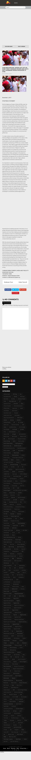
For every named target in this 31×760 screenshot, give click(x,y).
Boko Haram (16, 452)
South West (6, 706)
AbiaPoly (13, 398)
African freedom (7, 405)
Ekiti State (6, 497)
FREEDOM (6, 520)
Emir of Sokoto (7, 499)
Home (4, 748)
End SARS (15, 499)
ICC (24, 542)
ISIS (15, 565)
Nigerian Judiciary (22, 621)
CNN (4, 469)
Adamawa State (7, 403)
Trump (25, 720)
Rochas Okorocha (23, 682)
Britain (23, 455)
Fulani (13, 523)
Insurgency (19, 553)
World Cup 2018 (12, 736)
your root (6, 741)
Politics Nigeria (23, 661)
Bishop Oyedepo (7, 452)
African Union (6, 408)
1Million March (7, 394)
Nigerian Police (15, 624)
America (5, 420)
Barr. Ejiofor (14, 436)
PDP (11, 657)
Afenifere (15, 403)
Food (16, 518)
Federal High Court (15, 516)
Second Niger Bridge (22, 689)
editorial (6, 495)
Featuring (6, 516)
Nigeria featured (17, 607)
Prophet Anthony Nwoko (18, 668)
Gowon (13, 532)
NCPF (10, 596)
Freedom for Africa (15, 520)
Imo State (16, 549)
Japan (15, 567)
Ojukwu (5, 647)
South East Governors (8, 703)
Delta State (6, 485)
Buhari (12, 459)
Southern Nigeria (19, 708)
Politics (15, 661)
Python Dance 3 (7, 673)
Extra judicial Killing (8, 506)
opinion (19, 652)
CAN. (23, 459)
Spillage (15, 710)
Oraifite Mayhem (7, 654)
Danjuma (21, 478)
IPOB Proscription (7, 560)
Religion (13, 678)
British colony (7, 457)
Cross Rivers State (17, 476)
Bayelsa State (23, 436)
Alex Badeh (17, 415)
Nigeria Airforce (7, 603)
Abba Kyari (22, 396)
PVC (10, 671)
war (4, 734)
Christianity (23, 464)
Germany (18, 530)
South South (18, 703)
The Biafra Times (19, 746)
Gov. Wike (25, 530)
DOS (14, 488)
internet (21, 556)
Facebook (8, 289)
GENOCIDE (14, 528)
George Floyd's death (8, 530)
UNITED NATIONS (17, 727)
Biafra (14, 441)
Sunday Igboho (17, 713)
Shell (21, 694)
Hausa (13, 535)
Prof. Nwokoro (7, 668)
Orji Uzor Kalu (17, 654)
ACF (20, 401)
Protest (5, 671)
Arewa (5, 427)
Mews (23, 586)
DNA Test (22, 485)
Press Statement (7, 666)
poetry (13, 659)
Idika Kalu (12, 544)
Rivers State (14, 682)
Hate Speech (6, 535)
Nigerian (15, 614)
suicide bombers (7, 713)
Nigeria (18, 600)
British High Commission (17, 457)
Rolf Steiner (6, 685)
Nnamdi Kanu (19, 631)
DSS (18, 488)
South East (21, 701)
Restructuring (19, 680)
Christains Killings (14, 464)
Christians (6, 466)
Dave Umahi (23, 481)
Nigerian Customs (8, 619)
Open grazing (13, 649)
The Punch (6, 718)
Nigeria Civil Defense (19, 605)
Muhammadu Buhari (18, 593)
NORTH (12, 635)
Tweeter (16, 289)
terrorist (12, 715)
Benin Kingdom (11, 438)
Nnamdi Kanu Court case (9, 633)
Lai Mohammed (7, 581)
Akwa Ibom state (7, 412)
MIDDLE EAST (15, 589)
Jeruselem (21, 567)
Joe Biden (24, 570)
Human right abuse (8, 542)
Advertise (13, 748)
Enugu (5, 502)
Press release (15, 664)
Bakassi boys (6, 436)
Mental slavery (15, 586)
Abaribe (15, 396)
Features (19, 513)
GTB (19, 532)
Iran (13, 563)
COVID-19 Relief (23, 474)
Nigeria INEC (6, 610)
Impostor (23, 549)
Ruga (13, 685)
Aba (21, 394)
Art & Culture (22, 427)
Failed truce (17, 509)
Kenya (14, 577)
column (13, 471)
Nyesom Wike (7, 640)
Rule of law (19, 685)
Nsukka (24, 638)
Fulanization (15, 525)
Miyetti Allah (6, 591)
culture (25, 476)
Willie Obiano (20, 734)
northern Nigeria (7, 638)
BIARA (14, 450)
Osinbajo (6, 657)
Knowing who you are (8, 579)
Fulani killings (7, 525)
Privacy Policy (23, 748)
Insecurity (12, 553)
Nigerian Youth (17, 628)
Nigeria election (7, 607)
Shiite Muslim (7, 696)
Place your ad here (6, 367)
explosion (11, 504)
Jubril (18, 572)
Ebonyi (5, 492)
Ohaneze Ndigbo (18, 645)
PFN (23, 657)
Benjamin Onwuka (22, 438)
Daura (16, 481)
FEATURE (5, 513)
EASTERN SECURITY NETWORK (20, 490)
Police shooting (7, 661)
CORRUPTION (6, 474)
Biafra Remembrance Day (9, 448)
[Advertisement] (15, 27)
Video (22, 729)
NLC (12, 631)
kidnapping (20, 577)
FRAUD (21, 518)
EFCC (19, 495)
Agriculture (14, 408)
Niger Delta (16, 598)
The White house (15, 718)
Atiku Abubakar (12, 431)
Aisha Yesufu (14, 410)
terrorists (19, 715)
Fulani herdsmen (21, 523)
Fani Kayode (6, 511)
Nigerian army (23, 614)
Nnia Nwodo (20, 633)
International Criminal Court (10, 556)
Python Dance (17, 671)
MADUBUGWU (16, 584)
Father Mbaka (21, 511)
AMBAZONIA (19, 417)
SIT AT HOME (15, 696)
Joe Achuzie (16, 570)
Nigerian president (8, 626)
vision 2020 (6, 732)
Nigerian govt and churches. (10, 621)
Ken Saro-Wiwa (7, 577)
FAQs (17, 748)
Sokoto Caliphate (19, 699)
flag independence (8, 518)
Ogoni (18, 642)
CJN (18, 466)
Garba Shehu (6, 528)
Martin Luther (7, 586)
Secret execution (7, 692)
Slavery (5, 699)
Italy (10, 567)
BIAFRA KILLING (17, 445)
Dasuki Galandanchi (8, 481)
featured (12, 513)
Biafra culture (21, 441)
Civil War (13, 466)
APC (14, 422)
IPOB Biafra (19, 558)
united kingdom (7, 727)
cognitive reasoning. (19, 469)
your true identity (14, 741)
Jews (5, 570)
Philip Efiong (6, 659)
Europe (5, 504)
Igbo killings (11, 546)
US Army (5, 729)
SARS (14, 689)
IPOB (13, 558)
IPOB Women (6, 563)
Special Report (7, 710)
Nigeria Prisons (18, 612)
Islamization (22, 565)
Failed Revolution (7, 509)
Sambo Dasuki (7, 689)
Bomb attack (6, 455)
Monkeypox (14, 591)
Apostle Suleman (15, 424)
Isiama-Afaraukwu (8, 565)
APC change (20, 422)
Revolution (6, 682)
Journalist (12, 572)
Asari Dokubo (6, 429)
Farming (13, 511)
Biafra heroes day (7, 445)
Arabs (23, 424)
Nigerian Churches (8, 617)
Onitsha (5, 649)
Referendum (6, 678)
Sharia (5, 694)
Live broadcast (7, 584)
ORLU (23, 654)
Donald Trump (7, 488)
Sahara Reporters (14, 687)
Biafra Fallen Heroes (8, 443)
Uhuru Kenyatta (7, 725)
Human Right (18, 539)
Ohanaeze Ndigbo (8, 645)
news (15, 596)
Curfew (5, 478)
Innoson (5, 553)
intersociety (6, 558)
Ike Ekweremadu (7, 549)
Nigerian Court (17, 617)
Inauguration (6, 551)
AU (19, 431)
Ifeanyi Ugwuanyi (21, 544)
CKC (22, 466)
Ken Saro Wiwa (20, 574)
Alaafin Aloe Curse (8, 415)
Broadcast (6, 459)
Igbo (5, 546)
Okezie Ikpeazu (13, 647)
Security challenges (18, 692)
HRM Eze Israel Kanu (8, 539)
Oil (25, 645)
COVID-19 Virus (7, 476)
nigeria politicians (8, 612)
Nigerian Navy (7, 624)
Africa (22, 403)
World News (18, 739)
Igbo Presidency (20, 546)
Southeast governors (8, 708)
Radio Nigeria (18, 675)
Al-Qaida (16, 412)
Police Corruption (22, 659)
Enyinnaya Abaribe (13, 502)
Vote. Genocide (14, 732)
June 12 (24, 572)
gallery (22, 525)
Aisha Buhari (6, 410)
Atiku (5, 431)
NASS (5, 596)
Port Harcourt (6, 664)
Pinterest (16, 292)
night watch (6, 631)
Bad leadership (22, 434)
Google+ (24, 289)
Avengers (14, 434)
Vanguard (16, 729)
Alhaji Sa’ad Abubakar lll (9, 417)
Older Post (22, 282)
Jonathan (6, 572)
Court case (14, 474)
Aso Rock (22, 429)
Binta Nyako (20, 450)
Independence (15, 551)
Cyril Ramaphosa (13, 478)
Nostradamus (17, 638)
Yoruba (25, 739)
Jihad (9, 570)
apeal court (6, 424)
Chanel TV (18, 462)
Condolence (20, 471)
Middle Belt (6, 589)
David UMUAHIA (7, 483)
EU (25, 502)
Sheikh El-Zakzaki (13, 694)
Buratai (18, 459)
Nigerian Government (19, 619)
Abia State (6, 398)
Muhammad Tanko (8, 593)
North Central (20, 635)
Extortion (19, 504)
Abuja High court (12, 401)
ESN (21, 502)
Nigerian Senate (7, 628)
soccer (10, 699)
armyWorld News (12, 427)
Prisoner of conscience (19, 666)
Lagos (17, 579)
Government (6, 532)
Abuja (5, 401)
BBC (4, 438)
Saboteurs (6, 687)
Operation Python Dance (9, 652)
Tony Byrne (11, 720)
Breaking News (15, 455)
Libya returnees (16, 581)
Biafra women (7, 450)
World (5, 736)
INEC (23, 551)
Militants (23, 589)
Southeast (13, 706)
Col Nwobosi (6, 471)
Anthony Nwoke (7, 422)
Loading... (4, 368)
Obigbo (5, 642)
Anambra (19, 420)
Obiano (21, 640)
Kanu (13, 574)
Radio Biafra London (8, 675)
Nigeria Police (15, 610)
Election (13, 497)
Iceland (5, 544)
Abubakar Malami (22, 398)
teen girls (6, 715)
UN (20, 725)
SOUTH (5, 701)
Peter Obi (17, 657)
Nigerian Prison (18, 626)
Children (5, 464)
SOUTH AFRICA (12, 701)
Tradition (19, 720)
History (19, 537)
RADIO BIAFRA (16, 673)
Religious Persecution (8, 680)
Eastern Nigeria (7, 490)
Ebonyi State (12, 492)
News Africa (21, 596)
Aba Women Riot (7, 396)
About (8, 748)
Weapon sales (11, 734)
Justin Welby (6, 574)
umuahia (15, 725)
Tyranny (5, 722)
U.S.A (14, 722)
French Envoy (6, 523)
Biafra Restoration (21, 448)
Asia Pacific (14, 429)
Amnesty (12, 420)
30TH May (15, 394)
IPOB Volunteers (17, 560)
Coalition (10, 469)
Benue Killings (7, 441)
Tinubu (5, 720)
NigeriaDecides (7, 614)
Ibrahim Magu (18, 542)
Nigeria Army (16, 603)
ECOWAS (20, 492)
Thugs (22, 718)
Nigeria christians (7, 605)
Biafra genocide (19, 443)
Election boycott (21, 497)
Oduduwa (12, 642)
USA (11, 729)
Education (12, 495)
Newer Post (9, 282)
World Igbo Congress (8, 739)
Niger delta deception (9, 600)
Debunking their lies (17, 483)
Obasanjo (14, 640)
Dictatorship (14, 485)
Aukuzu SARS (6, 434)
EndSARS (22, 499)
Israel (5, 567)
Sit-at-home (24, 696)
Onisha (21, 647)
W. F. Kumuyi (23, 732)
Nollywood (6, 635)
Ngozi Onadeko (7, 598)
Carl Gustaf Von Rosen (8, 462)
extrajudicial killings (20, 506)
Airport (21, 408)
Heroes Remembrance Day (9, 537)
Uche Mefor (20, 722)
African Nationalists (18, 405)
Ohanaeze (24, 642)
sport (20, 710)
